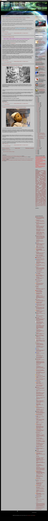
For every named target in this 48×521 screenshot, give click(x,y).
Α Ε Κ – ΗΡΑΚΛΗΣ (38, 273)
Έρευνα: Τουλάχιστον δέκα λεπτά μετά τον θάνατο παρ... (41, 133)
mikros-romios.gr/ (13, 43)
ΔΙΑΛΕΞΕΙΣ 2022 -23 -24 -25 (39, 377)
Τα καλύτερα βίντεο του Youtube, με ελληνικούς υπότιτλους (40, 507)
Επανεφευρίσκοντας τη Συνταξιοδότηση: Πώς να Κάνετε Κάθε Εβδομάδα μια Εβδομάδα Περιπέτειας (42, 90)
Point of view (38, 299)
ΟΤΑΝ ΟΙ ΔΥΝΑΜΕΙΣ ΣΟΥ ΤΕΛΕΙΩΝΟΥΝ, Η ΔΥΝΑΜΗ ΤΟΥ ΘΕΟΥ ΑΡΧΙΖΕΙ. (40, 250)
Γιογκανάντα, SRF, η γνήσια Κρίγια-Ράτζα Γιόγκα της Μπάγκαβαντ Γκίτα (39, 483)
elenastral (37, 450)
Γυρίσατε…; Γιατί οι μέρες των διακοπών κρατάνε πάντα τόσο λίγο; (40, 256)
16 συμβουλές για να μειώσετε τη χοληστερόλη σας (40, 260)
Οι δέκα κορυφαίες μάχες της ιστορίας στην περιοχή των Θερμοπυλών (39, 284)
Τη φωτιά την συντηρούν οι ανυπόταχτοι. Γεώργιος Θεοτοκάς (40, 438)
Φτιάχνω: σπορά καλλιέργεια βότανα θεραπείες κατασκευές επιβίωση (40, 336)
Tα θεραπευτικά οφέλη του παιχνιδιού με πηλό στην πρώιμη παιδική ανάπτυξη (40, 331)
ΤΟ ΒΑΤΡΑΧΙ (37, 277)
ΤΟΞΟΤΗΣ (37, 352)
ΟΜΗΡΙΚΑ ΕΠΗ (44, 193)
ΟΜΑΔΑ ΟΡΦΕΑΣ (38, 382)
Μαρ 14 (38, 128)
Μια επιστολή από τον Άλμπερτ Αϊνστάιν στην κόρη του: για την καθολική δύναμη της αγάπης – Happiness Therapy (40, 427)
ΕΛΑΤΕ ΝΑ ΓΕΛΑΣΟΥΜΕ (40, 185)
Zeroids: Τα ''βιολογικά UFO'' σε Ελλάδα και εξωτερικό (40, 383)
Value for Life (38, 442)
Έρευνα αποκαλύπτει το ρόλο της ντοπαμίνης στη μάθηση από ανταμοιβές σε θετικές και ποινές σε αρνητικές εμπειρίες (40, 401)
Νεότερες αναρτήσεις (5, 148)
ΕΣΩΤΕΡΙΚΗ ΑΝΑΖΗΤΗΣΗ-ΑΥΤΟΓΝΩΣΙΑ (40, 171)
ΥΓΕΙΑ (44, 171)
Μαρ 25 (38, 117)
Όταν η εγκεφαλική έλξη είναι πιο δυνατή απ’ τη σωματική (40, 357)
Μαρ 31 (38, 112)
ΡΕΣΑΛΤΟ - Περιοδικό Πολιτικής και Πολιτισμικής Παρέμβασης (40, 217)
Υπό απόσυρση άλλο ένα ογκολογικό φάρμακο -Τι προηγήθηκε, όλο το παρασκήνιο (40, 224)
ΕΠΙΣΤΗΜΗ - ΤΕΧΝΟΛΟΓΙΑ (39, 181)
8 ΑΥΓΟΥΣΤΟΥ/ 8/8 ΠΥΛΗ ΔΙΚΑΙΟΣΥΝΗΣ (39, 293)
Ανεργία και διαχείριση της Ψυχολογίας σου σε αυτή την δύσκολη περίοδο (39, 476)
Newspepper (37, 225)
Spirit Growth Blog (38, 495)
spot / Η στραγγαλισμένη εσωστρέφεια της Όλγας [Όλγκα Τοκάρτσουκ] (40, 465)
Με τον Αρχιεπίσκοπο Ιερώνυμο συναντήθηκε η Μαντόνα (40, 278)
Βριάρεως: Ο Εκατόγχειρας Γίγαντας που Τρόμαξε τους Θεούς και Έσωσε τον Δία (40, 341)
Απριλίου (38, 110)
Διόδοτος (37, 306)
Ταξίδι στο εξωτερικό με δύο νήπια (40, 338)
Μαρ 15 (38, 127)
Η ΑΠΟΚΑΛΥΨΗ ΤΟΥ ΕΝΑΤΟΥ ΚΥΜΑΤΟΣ (15, 3)
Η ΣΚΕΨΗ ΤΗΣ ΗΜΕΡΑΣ (39, 484)
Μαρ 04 (38, 143)
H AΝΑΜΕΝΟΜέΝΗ (38, 485)
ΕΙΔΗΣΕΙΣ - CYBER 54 (39, 312)
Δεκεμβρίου (38, 102)
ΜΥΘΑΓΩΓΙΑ (40, 183)
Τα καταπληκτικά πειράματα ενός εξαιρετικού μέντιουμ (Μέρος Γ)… (40, 409)
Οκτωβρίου (38, 104)
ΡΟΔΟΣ (39, 192)
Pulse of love (38, 279)
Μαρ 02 (38, 145)
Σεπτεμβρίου (38, 105)
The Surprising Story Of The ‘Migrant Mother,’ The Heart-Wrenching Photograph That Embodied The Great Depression (40, 319)
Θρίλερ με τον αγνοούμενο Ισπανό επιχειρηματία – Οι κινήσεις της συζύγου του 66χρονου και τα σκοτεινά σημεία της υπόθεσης (40, 227)
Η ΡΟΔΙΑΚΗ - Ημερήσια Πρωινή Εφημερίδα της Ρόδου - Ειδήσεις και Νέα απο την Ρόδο (40, 233)
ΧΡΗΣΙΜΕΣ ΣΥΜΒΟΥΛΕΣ (42, 178)
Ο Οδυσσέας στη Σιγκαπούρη (39, 355)
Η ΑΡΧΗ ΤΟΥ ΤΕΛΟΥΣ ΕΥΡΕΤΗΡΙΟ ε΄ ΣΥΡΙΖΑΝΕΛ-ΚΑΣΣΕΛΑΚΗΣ (40, 311)
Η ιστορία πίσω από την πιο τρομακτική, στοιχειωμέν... (41, 138)
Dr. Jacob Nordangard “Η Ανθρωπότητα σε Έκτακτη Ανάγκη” (40, 407)
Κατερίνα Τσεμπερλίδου (39, 270)
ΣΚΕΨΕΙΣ (36, 183)
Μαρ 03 (38, 144)
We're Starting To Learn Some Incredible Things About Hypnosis (40, 488)
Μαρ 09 (38, 139)
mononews (37, 222)
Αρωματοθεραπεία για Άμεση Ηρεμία (41, 83)
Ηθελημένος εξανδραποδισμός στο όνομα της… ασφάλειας (40, 333)
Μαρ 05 (38, 142)
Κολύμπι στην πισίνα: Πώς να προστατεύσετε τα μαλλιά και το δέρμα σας (40, 241)
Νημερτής (37, 286)
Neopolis (37, 418)
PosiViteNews (38, 434)
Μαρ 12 (38, 130)
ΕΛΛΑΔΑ (36, 178)
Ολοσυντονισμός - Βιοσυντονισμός (38, 403)
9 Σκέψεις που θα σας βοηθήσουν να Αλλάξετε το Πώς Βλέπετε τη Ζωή (42, 67)
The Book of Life (38, 497)
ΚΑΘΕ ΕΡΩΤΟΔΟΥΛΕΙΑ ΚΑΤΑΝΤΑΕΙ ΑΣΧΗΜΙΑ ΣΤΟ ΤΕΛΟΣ (40, 494)
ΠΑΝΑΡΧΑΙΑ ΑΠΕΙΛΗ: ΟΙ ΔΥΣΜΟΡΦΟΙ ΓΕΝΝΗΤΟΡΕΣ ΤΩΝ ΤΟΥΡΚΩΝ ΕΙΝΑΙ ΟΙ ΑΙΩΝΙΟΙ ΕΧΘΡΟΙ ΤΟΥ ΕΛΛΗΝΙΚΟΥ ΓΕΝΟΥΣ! (40, 472)
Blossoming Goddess (39, 445)
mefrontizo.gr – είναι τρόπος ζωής (40, 397)
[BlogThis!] (30, 33)
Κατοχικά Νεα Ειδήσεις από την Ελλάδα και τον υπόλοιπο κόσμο (40, 236)
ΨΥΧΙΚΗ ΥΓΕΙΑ (43, 177)
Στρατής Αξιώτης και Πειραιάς (39, 379)
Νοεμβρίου (38, 103)
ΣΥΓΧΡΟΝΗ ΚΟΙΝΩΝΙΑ (38, 187)
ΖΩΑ (36, 192)
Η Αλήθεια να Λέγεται (39, 429)
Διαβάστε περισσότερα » (5, 143)
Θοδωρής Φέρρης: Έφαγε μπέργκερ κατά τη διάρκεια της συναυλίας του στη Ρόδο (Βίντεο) (40, 230)
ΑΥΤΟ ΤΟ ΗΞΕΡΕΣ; (6, 62)
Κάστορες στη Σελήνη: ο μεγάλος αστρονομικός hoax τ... (41, 136)
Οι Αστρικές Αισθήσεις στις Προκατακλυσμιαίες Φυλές (38, 62)
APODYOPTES (38, 380)
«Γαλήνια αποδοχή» (38, 381)
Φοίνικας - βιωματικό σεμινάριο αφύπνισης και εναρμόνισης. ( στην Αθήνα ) (40, 491)
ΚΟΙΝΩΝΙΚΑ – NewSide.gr (39, 411)
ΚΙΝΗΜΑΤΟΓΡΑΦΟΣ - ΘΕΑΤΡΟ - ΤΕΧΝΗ (40, 197)
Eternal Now (37, 349)
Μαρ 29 (38, 114)
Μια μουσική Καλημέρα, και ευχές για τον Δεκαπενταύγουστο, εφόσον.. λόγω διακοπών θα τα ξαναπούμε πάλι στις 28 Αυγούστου (40, 308)
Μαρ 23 (38, 119)
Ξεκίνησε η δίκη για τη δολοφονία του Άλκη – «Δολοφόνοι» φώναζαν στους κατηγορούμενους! (40, 420)
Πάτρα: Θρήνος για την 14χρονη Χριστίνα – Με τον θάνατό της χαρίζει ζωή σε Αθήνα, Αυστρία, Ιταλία (40, 412)
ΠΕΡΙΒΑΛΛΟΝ (37, 201)
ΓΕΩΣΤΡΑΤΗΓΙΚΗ (43, 192)
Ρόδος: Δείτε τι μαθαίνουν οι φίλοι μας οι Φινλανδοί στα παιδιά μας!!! (42, 56)
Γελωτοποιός (38, 389)
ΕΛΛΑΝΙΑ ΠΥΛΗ (38, 467)
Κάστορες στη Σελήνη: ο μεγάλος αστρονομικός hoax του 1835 (12, 65)
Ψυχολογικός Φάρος (38, 290)
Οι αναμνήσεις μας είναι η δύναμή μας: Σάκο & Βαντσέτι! (40, 218)
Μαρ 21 (38, 121)
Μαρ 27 (38, 116)
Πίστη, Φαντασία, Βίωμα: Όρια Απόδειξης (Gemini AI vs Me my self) (40, 300)
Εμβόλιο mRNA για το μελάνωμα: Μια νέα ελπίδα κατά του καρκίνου (40, 289)
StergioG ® (37, 332)
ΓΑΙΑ (38, 190)
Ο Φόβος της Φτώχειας (39, 496)
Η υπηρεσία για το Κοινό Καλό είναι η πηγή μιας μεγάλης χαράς (40, 451)
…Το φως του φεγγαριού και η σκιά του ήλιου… (40, 272)
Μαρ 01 (38, 146)
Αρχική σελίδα (17, 148)
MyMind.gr (37, 348)
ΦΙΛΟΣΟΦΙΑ (44, 184)
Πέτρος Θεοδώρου (38, 464)
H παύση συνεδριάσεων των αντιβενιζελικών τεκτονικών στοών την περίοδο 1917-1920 (40, 323)
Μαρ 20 (38, 122)
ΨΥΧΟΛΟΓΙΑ (43, 172)
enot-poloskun (29, 515)
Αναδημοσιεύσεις (38, 374)
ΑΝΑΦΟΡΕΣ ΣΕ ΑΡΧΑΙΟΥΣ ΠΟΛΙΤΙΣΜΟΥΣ (40, 194)
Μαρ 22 (38, 120)
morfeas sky (37, 387)
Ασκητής (37, 406)
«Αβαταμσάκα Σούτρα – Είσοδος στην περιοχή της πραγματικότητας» (40, 221)
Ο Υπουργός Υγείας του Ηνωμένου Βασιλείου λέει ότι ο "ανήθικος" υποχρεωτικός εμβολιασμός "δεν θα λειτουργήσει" (40, 436)
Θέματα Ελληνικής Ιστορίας (39, 321)
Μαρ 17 (38, 125)
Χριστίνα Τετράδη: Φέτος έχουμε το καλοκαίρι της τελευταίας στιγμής (40, 247)
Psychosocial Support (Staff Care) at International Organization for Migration (40, 460)
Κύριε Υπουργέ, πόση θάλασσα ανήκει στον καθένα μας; (40, 316)
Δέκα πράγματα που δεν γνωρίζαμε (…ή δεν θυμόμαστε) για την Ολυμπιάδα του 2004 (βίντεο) (40, 444)
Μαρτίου (38, 111)
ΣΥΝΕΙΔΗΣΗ (44, 173)
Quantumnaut (38, 487)
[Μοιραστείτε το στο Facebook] (31, 33)
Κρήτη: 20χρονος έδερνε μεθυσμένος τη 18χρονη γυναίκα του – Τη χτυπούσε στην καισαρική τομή (40, 253)
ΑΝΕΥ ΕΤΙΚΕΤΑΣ (38, 188)
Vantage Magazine (38, 371)
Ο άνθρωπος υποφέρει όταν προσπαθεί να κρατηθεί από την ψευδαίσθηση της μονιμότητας (40, 344)
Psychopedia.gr (38, 329)
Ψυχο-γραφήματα (38, 281)
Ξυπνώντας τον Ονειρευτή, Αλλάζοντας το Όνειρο (39, 302)
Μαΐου (38, 109)
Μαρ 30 (38, 113)
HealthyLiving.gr (38, 261)
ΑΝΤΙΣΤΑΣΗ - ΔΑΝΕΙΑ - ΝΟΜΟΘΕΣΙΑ (41, 203)
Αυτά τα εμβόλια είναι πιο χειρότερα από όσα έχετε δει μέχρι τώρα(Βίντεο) (40, 441)
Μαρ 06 (38, 141)
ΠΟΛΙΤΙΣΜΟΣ (44, 199)
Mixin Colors (37, 456)
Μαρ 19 (38, 123)
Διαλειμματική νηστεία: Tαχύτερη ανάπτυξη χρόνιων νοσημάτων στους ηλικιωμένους (40, 263)
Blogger (34, 515)
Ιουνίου (38, 108)
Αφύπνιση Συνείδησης (39, 356)
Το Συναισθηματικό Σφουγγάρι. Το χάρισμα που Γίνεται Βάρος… (40, 346)
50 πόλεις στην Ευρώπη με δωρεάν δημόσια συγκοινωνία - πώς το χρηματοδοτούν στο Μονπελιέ (40, 393)
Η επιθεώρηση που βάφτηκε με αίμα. (8, 36)
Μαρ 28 (38, 115)
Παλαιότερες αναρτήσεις (29, 148)
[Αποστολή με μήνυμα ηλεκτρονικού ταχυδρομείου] (29, 33)
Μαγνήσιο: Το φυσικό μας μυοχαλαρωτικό (39, 398)
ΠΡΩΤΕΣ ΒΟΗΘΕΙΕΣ (43, 196)
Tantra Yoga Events (38, 264)
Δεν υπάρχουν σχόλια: (25, 61)
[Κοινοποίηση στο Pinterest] (32, 33)
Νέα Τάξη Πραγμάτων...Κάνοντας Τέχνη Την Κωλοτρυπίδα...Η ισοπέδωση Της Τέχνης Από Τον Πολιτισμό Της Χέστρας (42, 41)
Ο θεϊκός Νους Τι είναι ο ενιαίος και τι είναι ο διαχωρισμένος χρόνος (40, 388)
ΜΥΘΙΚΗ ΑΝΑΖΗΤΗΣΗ (39, 414)
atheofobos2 (37, 310)
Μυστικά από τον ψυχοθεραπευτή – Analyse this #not (40, 304)
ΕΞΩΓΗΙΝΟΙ (41, 191)
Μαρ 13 (38, 129)
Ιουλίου (38, 107)
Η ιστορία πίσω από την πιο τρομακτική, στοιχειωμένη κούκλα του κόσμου (14, 107)
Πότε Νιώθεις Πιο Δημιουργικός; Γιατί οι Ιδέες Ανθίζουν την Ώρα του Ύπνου (42, 73)
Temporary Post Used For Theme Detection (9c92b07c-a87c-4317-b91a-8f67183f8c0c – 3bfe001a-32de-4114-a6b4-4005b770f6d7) (40, 362)
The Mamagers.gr (38, 366)
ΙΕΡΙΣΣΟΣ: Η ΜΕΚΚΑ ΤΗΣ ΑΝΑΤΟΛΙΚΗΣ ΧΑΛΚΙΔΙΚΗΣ (39, 291)
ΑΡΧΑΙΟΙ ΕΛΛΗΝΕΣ (43, 190)
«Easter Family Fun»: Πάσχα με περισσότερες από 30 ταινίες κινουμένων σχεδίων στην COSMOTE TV (40, 368)
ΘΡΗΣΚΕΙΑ (44, 187)
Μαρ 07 (38, 140)
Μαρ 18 (38, 124)
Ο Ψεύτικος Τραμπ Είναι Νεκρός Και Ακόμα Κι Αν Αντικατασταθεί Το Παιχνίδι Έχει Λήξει (40, 351)
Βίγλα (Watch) (38, 432)
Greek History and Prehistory (40, 283)
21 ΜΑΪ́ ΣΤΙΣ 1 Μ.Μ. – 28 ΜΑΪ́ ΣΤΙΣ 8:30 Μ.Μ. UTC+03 (40, 417)
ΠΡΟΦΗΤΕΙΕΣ (40, 199)
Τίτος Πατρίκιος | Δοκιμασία (39, 375)
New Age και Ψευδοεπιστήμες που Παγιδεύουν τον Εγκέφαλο (40, 275)
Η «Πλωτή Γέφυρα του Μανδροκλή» (40, 359)
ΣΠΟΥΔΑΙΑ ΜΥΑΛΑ (37, 191)
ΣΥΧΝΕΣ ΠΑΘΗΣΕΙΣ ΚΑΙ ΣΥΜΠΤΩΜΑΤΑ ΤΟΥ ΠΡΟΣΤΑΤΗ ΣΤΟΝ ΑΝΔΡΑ (40, 454)
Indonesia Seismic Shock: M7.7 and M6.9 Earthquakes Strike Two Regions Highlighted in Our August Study (40, 297)
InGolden (37, 421)
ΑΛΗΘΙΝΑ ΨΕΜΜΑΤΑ (7, 104)
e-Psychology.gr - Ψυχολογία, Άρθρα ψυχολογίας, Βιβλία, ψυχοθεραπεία (40, 458)
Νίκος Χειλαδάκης (38, 440)
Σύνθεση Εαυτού (38, 478)
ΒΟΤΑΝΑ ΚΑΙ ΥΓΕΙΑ (38, 257)
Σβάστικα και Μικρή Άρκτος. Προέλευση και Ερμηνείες (39, 385)
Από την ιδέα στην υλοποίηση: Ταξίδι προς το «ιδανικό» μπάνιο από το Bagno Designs (40, 373)
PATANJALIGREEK (38, 493)
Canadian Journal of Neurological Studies (20, 28)
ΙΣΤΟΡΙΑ (10, 62)
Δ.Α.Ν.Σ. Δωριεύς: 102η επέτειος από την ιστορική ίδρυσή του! (40, 234)
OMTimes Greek (38, 364)
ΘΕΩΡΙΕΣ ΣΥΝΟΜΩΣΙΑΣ (38, 193)
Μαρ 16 (38, 126)
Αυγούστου (38, 106)
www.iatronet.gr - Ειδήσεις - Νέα (40, 259)
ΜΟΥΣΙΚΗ (44, 191)
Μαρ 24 (38, 118)
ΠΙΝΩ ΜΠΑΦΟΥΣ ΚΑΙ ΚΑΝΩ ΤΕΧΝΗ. (40, 370)
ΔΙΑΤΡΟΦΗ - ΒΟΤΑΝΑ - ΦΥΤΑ (39, 174)
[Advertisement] (24, 13)
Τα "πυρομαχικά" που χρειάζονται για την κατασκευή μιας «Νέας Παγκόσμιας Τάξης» (40, 431)
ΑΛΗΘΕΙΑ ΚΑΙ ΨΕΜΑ (38, 424)
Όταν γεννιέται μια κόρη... (39, 280)
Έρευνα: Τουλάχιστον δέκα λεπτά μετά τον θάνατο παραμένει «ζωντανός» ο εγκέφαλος (16, 17)
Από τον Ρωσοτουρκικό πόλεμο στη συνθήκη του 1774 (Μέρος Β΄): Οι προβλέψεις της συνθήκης (40, 244)
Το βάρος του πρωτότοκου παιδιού (40, 305)
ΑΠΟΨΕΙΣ (37, 172)
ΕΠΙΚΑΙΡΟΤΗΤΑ (37, 173)
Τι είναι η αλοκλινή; (38, 271)
